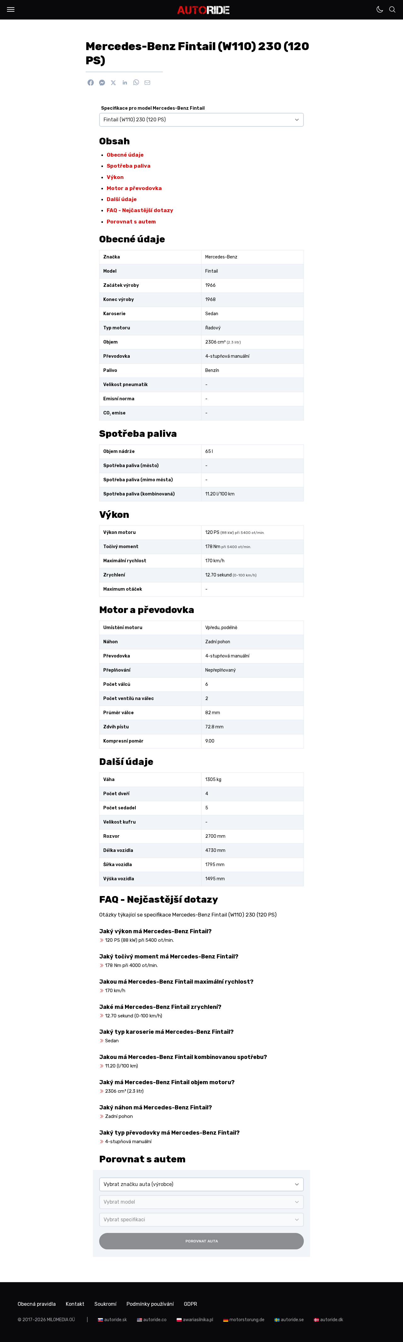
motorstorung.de (247, 1319)
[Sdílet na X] (113, 83)
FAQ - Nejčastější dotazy (140, 210)
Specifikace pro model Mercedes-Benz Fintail (153, 108)
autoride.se (292, 1319)
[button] (11, 9)
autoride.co (155, 1319)
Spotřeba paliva (128, 166)
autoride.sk (115, 1319)
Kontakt (75, 1304)
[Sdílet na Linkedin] (125, 83)
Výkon (115, 177)
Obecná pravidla (37, 1304)
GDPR (190, 1304)
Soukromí (105, 1304)
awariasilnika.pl (198, 1319)
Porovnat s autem (131, 221)
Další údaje (122, 199)
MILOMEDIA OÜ (61, 1319)
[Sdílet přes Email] (147, 83)
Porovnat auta (201, 1241)
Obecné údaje (125, 155)
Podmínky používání (150, 1304)
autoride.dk (331, 1319)
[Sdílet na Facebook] (91, 83)
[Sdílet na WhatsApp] (136, 83)
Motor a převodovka (134, 188)
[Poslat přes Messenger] (102, 83)
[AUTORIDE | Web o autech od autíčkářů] (203, 10)
